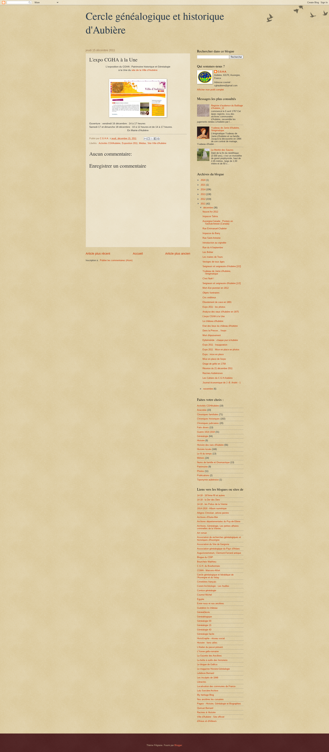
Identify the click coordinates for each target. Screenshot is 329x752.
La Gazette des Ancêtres (209, 655)
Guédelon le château (207, 608)
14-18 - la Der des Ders (208, 499)
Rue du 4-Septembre (213, 247)
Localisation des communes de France (216, 686)
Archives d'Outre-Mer (207, 517)
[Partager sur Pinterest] (158, 138)
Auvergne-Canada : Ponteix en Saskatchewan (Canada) (218, 222)
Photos (200, 471)
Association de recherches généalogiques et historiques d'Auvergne (219, 538)
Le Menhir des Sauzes (222, 150)
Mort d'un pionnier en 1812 (216, 288)
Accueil (138, 253)
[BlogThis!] (148, 138)
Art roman (202, 533)
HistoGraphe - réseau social (211, 638)
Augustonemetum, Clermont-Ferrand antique (219, 553)
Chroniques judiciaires (208, 423)
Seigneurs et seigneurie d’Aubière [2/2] (222, 266)
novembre (208, 388)
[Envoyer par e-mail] (145, 138)
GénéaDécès (203, 612)
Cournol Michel (204, 594)
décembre (208, 207)
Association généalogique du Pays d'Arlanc (218, 548)
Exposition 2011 (130, 143)
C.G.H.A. (222, 71)
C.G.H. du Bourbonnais (208, 566)
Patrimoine (202, 466)
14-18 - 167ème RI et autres (211, 495)
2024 (203, 180)
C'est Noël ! (208, 278)
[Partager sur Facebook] (155, 138)
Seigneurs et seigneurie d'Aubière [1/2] (222, 283)
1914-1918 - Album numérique (212, 508)
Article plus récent (98, 253)
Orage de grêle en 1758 (214, 363)
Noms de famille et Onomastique (213, 462)
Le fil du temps (204, 453)
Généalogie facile (205, 634)
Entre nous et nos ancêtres (210, 603)
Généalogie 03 (204, 621)
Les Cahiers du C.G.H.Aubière (218, 378)
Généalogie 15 (204, 625)
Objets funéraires (211, 292)
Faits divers (203, 427)
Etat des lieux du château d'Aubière (220, 326)
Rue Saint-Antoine (212, 238)
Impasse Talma (210, 216)
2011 (203, 203)
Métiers (200, 458)
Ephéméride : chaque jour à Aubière (220, 340)
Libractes (201, 682)
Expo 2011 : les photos (214, 307)
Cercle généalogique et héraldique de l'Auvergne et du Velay (215, 576)
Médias (142, 143)
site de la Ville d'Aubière (144, 70)
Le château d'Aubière (213, 321)
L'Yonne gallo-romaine (208, 651)
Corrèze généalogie (206, 590)
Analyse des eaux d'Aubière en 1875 (221, 311)
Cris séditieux (209, 297)
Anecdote (201, 410)
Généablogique (204, 616)
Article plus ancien (177, 253)
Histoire (201, 440)
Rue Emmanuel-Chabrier (215, 228)
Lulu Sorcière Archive (207, 690)
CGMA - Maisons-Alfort (208, 570)
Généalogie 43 (204, 629)
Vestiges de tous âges (214, 261)
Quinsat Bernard (205, 708)
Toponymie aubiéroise (208, 479)
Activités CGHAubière (109, 143)
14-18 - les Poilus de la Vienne (212, 504)
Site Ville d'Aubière (157, 143)
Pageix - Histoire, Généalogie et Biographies (219, 703)
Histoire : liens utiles (207, 642)
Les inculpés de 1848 (207, 677)
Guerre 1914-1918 (206, 432)
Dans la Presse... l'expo (214, 330)
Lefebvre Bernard (205, 673)
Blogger (178, 745)
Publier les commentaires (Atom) (116, 260)
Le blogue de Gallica (207, 664)
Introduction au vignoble (214, 242)
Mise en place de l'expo (214, 359)
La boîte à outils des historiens (212, 660)
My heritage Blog (205, 695)
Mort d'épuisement (212, 335)
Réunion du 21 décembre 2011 (218, 368)
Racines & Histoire (206, 712)
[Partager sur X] (152, 138)
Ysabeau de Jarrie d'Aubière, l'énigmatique (217, 272)
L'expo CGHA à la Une (214, 316)
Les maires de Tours (213, 257)
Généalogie (202, 436)
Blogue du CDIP (205, 557)
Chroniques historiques (208, 418)
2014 (203, 189)
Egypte (200, 599)
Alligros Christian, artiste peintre (213, 513)
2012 (203, 199)
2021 (203, 185)
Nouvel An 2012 (210, 211)
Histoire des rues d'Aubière (210, 445)
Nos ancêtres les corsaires (210, 699)
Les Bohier (208, 252)
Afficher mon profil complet (210, 89)
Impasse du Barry (211, 233)
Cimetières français (206, 581)
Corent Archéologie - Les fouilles (213, 586)
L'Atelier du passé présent (210, 647)
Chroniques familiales (207, 414)
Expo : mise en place (213, 354)
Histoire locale (204, 449)
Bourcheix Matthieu (206, 561)
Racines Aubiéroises (213, 373)
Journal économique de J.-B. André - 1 (222, 382)
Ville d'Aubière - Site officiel (210, 717)
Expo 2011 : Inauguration (215, 344)
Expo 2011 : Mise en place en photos (221, 349)
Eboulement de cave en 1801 (217, 302)
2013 (203, 194)
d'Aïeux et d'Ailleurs (207, 721)
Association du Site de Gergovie (213, 544)
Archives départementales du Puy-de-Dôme (218, 521)
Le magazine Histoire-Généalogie (213, 669)
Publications (203, 475)
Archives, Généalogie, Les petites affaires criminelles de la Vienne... (218, 527)
